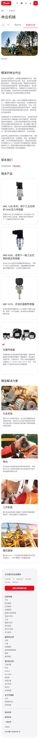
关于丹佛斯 (9, 695)
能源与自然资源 (10, 613)
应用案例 (8, 647)
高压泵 (7, 677)
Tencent (7, 582)
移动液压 (12, 11)
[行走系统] (19, 398)
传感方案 (8, 681)
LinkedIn (8, 579)
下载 (6, 644)
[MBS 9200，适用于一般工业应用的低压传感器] (19, 239)
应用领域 (8, 597)
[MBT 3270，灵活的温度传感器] (19, 288)
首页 (2, 11)
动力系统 (8, 684)
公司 (6, 698)
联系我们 (6, 25)
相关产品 (18, 25)
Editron (7, 671)
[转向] (19, 446)
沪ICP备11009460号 (11, 732)
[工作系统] (19, 492)
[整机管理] (19, 535)
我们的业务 (9, 661)
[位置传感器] (19, 334)
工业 (6, 619)
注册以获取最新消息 (19, 588)
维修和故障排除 (10, 650)
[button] (26, 3)
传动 (6, 668)
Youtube (28, 579)
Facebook (19, 579)
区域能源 (8, 610)
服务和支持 (9, 637)
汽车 (6, 600)
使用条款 (8, 717)
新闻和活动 (9, 702)
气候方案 (8, 665)
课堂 (6, 653)
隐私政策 (8, 712)
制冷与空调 (9, 629)
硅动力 (7, 687)
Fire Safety (8, 674)
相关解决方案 (30, 25)
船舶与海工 (9, 623)
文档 (6, 640)
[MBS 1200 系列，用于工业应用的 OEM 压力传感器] (19, 191)
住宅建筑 (8, 606)
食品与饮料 (9, 616)
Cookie (7, 727)
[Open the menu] (35, 3)
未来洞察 (8, 705)
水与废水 (8, 632)
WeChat (15, 582)
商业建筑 (8, 603)
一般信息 (8, 722)
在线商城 (8, 690)
